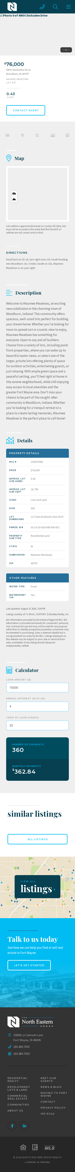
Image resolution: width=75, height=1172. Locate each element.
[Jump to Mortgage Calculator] (67, 136)
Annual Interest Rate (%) (25, 698)
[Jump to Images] (7, 136)
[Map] (37, 194)
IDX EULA (48, 1113)
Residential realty (18, 1079)
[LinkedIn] (24, 1125)
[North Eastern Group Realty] (12, 6)
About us (15, 1110)
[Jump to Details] (52, 136)
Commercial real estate (18, 1097)
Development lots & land (19, 1088)
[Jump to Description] (37, 136)
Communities (18, 1104)
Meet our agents (48, 1079)
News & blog (51, 1087)
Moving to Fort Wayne (54, 1094)
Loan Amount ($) (18, 679)
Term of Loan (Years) (22, 717)
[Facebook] (12, 1125)
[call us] (42, 6)
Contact (48, 1101)
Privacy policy (53, 1107)
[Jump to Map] (22, 136)
